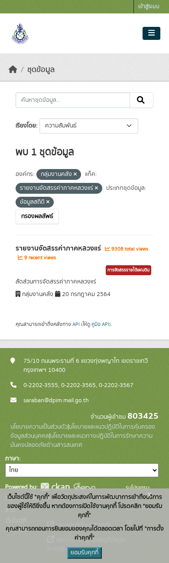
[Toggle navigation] (151, 33)
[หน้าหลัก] (13, 69)
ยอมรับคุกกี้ (84, 552)
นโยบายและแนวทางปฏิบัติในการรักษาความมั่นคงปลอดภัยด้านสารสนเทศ (81, 440)
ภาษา (12, 458)
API (76, 324)
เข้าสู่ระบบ (148, 7)
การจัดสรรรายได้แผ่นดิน (128, 270)
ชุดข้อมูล (41, 69)
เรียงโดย (26, 125)
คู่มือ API (100, 324)
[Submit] (141, 100)
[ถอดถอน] (75, 174)
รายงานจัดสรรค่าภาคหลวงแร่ (59, 248)
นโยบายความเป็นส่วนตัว (39, 427)
